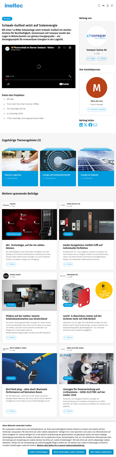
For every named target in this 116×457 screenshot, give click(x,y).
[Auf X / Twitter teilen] (85, 125)
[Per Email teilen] (95, 125)
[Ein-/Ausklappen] (112, 5)
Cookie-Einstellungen (39, 452)
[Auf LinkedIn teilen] (81, 125)
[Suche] (99, 5)
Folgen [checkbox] (92, 59)
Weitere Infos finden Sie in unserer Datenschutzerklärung (60, 445)
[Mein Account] (107, 5)
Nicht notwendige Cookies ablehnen (69, 452)
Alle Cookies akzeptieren (101, 452)
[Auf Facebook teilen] (90, 125)
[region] (58, 439)
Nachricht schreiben (98, 109)
